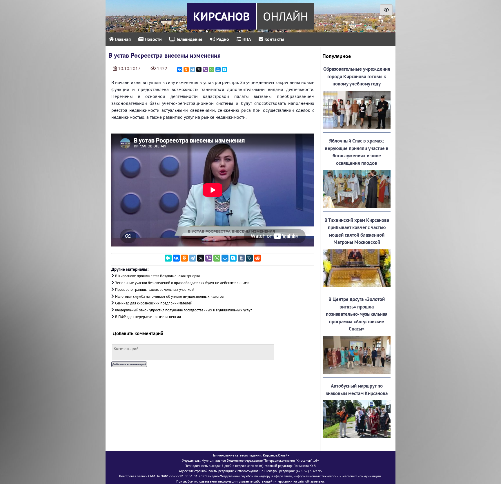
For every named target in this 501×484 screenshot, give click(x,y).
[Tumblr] (241, 258)
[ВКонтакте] (179, 69)
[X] (199, 69)
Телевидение (188, 39)
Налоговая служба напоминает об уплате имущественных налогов (169, 296)
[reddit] (257, 258)
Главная (122, 39)
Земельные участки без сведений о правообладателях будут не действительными (182, 282)
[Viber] (205, 69)
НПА (246, 39)
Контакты (273, 39)
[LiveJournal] (249, 258)
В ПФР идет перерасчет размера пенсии (148, 316)
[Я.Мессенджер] (168, 258)
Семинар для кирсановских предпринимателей (153, 303)
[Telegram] (192, 69)
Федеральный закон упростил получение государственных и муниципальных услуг (183, 310)
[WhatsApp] (211, 69)
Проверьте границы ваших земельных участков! (154, 289)
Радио (222, 39)
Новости (153, 39)
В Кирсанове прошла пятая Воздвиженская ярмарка (157, 275)
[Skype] (224, 69)
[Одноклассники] (186, 69)
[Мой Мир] (218, 69)
